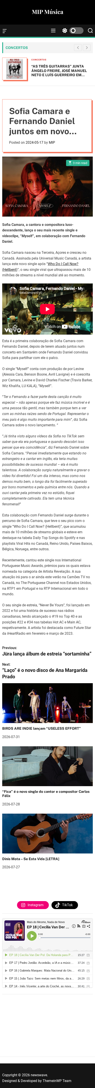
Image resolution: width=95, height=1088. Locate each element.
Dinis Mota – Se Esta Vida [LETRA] (30, 859)
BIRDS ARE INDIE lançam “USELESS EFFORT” (41, 728)
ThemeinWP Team (57, 1081)
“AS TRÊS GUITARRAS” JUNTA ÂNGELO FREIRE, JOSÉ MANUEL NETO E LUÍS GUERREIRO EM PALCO (59, 72)
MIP (52, 142)
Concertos (38, 59)
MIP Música (47, 12)
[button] (87, 47)
